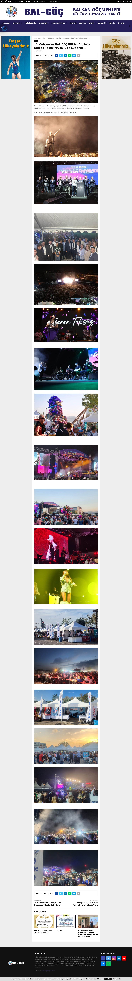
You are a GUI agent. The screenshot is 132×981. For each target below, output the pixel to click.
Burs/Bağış (102, 23)
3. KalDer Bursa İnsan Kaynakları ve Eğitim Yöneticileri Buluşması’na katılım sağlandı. (88, 933)
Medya (91, 23)
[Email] (103, 963)
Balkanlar (43, 23)
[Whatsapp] (108, 963)
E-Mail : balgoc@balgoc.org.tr (40, 1)
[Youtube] (124, 958)
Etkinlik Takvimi (30, 23)
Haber (36, 41)
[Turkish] (2, 27)
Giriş (28, 1)
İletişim (112, 23)
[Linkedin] (119, 958)
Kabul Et (107, 979)
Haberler (73, 23)
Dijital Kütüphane (58, 23)
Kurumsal (16, 23)
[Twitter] (108, 958)
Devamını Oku (117, 979)
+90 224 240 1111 (55, 1)
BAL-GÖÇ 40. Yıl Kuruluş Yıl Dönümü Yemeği (43, 931)
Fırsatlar (82, 23)
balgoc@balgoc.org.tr (48, 971)
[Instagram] (114, 958)
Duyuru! (59, 930)
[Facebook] (103, 958)
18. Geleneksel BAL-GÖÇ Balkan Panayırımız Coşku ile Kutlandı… (48, 904)
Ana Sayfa (6, 23)
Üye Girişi (121, 23)
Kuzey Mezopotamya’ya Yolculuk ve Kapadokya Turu (85, 904)
